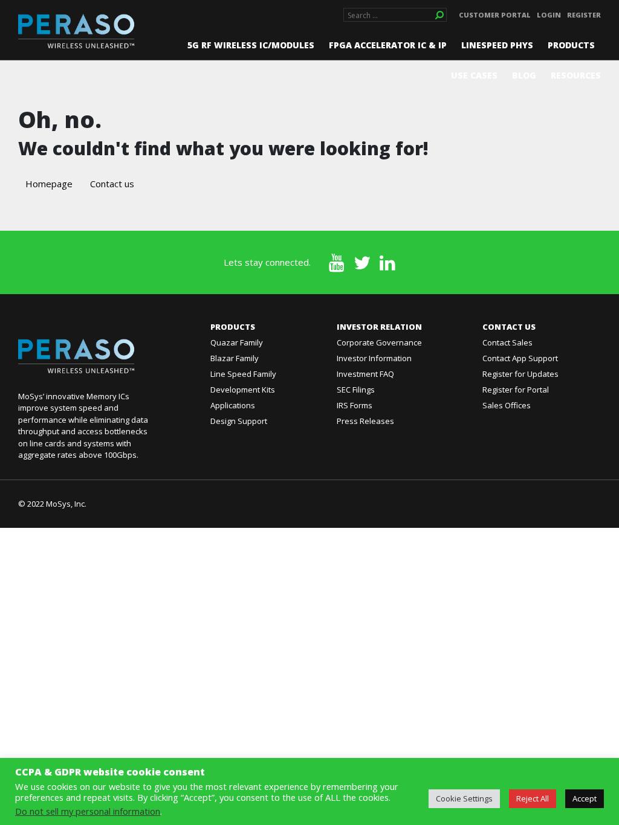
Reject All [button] (532, 798)
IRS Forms (354, 405)
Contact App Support (520, 358)
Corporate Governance (379, 342)
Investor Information (374, 358)
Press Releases (365, 421)
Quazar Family (236, 342)
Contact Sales (507, 342)
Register (584, 14)
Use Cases (474, 75)
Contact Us (509, 326)
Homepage (49, 184)
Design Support (238, 421)
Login (549, 14)
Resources (576, 75)
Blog (524, 75)
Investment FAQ (365, 373)
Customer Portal (495, 14)
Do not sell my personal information (87, 811)
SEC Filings (356, 389)
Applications (232, 405)
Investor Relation (379, 326)
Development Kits (242, 389)
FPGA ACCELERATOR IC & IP (388, 45)
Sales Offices (506, 405)
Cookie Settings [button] (464, 798)
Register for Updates (520, 373)
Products (571, 45)
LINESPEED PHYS (497, 45)
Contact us (112, 184)
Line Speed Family (243, 373)
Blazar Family (234, 358)
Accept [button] (584, 798)
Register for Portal (515, 389)
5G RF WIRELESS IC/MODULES (250, 45)
